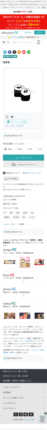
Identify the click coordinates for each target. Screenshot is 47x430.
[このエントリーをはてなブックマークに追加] (5, 52)
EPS (30, 149)
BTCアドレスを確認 (18, 122)
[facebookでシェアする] (10, 52)
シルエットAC (8, 224)
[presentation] (6, 262)
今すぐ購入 (13, 179)
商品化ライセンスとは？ (32, 173)
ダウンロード (26, 157)
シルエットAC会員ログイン (28, 341)
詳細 (38, 7)
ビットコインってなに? (14, 126)
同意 (43, 7)
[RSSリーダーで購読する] (19, 52)
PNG (20, 149)
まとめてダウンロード (26, 164)
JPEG (10, 149)
